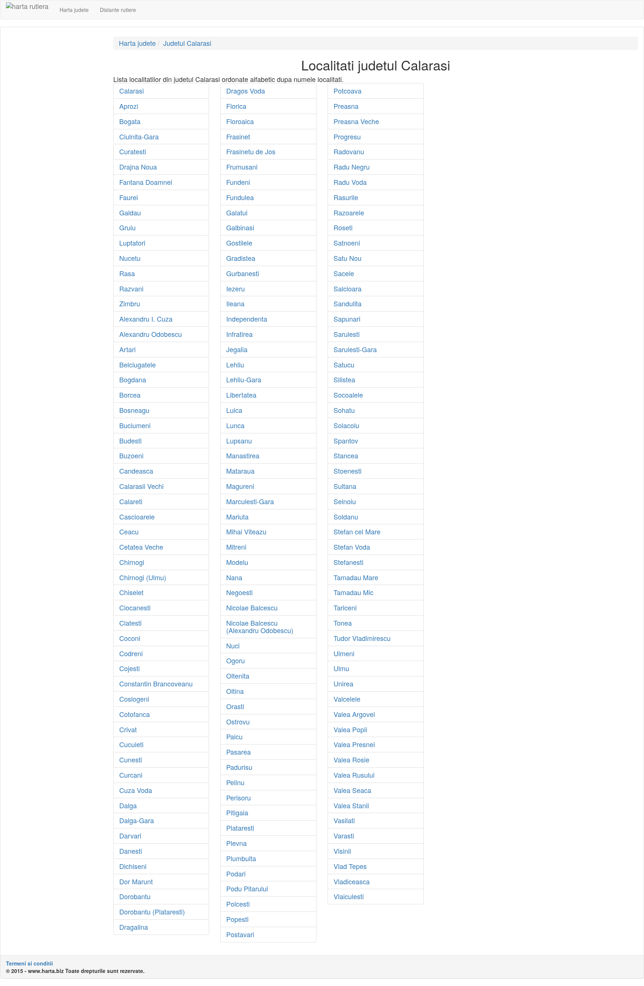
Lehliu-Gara (243, 379)
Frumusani (242, 166)
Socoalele (348, 394)
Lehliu (235, 364)
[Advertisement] (54, 148)
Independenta (246, 318)
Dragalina (133, 927)
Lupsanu (239, 440)
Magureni (240, 486)
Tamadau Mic (353, 592)
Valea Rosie (351, 759)
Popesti (237, 919)
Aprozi (128, 106)
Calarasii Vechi (141, 486)
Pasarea (238, 751)
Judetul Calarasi (187, 43)
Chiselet (131, 592)
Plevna (236, 843)
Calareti (130, 501)
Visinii (342, 851)
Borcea (130, 394)
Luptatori (132, 242)
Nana (234, 577)
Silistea (344, 379)
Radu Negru (352, 166)
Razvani (131, 288)
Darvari (130, 835)
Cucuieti (131, 744)
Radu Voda (350, 182)
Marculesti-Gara (250, 501)
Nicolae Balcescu (252, 607)
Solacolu (346, 425)
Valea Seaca (352, 790)
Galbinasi (240, 227)
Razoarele (349, 212)
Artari (127, 349)
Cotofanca (134, 714)
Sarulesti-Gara (355, 349)
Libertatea (241, 394)
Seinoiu (345, 501)
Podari (236, 873)
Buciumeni (135, 425)
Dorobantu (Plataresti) (152, 911)
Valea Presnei (354, 744)
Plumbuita (241, 858)
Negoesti (239, 592)
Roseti (343, 227)
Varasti (344, 835)
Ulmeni (344, 653)
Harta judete (74, 9)
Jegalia (236, 349)
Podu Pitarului (247, 888)
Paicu (234, 736)
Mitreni (236, 547)
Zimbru (129, 303)
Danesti (130, 851)
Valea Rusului (354, 775)
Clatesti (130, 623)
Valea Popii (350, 729)
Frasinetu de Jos (250, 151)
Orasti (235, 706)
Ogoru (235, 660)
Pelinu (235, 782)
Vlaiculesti (349, 896)
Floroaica (240, 121)
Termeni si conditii (29, 963)
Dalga (128, 805)
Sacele (344, 273)
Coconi (129, 638)
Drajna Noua (138, 166)
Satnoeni (347, 242)
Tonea (343, 623)
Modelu (237, 562)
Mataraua (240, 470)
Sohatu (344, 410)
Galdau (130, 212)
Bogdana (132, 379)
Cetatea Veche (141, 547)
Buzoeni (131, 455)
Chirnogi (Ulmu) (142, 577)
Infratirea (239, 334)
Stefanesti (348, 562)
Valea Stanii (351, 805)
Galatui (236, 212)
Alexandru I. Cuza (146, 318)
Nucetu (130, 258)
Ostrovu (238, 721)
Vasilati (344, 820)
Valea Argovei (354, 714)
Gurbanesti (242, 273)
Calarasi (131, 90)
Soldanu (346, 516)
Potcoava (348, 90)
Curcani (130, 775)
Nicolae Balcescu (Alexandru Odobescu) (259, 626)
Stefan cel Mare (357, 531)
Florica (236, 106)
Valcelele (347, 699)
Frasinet (238, 136)
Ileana (235, 303)
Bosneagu (134, 410)
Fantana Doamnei (145, 182)
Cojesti (129, 668)
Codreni (131, 653)
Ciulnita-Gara (139, 136)
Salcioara (348, 288)
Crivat (128, 729)
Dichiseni (132, 866)
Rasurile (346, 197)
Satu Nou (348, 258)
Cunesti (130, 759)
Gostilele (239, 242)
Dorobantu (135, 896)
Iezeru (235, 288)
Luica (234, 410)
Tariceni (345, 607)
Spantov (346, 440)
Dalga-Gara (136, 820)
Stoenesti (348, 470)
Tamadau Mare (356, 577)
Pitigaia (237, 812)
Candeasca (136, 470)
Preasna (346, 106)
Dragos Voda (245, 90)
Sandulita (348, 303)
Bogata (130, 121)
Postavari (240, 934)
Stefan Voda (352, 547)
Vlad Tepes (350, 866)
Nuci (233, 645)
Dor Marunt (136, 881)
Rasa (127, 273)
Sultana (345, 486)
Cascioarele (137, 516)
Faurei (128, 197)
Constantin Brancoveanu (156, 683)
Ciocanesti (135, 607)
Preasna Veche (356, 121)
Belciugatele (137, 364)
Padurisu (239, 767)
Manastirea (242, 455)
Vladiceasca (352, 881)
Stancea (346, 455)
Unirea (343, 683)
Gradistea (240, 258)
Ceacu (129, 531)
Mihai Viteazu (246, 531)
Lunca (235, 425)
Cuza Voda (135, 790)
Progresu (347, 136)
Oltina (235, 691)
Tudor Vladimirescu (362, 638)
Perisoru (238, 797)
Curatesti (132, 151)
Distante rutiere (118, 9)
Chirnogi (131, 562)
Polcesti (238, 903)
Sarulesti (347, 334)
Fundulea (240, 197)
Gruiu (127, 227)
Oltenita (237, 675)
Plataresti (240, 827)
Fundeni (238, 182)
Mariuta (237, 516)
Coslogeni (134, 699)
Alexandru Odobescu (150, 334)
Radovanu (349, 151)
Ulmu (341, 668)
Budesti (130, 440)
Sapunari (347, 318)
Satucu (344, 364)
